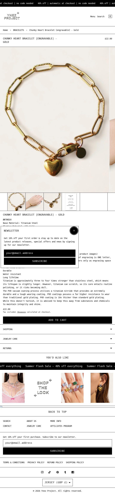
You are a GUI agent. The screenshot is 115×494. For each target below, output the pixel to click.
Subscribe (39, 261)
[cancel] (74, 230)
